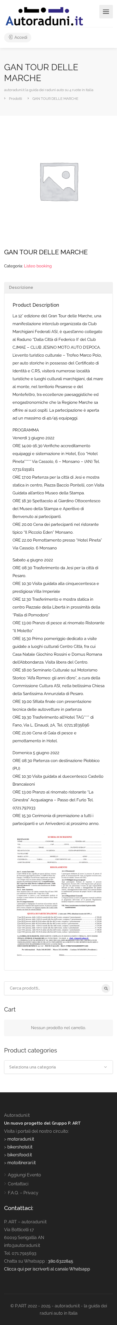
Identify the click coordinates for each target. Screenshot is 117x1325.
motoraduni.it (20, 1139)
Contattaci (18, 1183)
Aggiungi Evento (24, 1174)
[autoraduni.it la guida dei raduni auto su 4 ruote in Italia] (44, 16)
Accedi (20, 37)
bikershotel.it (19, 1147)
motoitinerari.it (21, 1162)
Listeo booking (38, 266)
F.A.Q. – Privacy (23, 1192)
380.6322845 (60, 1261)
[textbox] (58, 1067)
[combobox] (58, 1067)
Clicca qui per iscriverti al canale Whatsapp (47, 1269)
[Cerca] (105, 988)
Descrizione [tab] (21, 287)
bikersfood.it (19, 1154)
